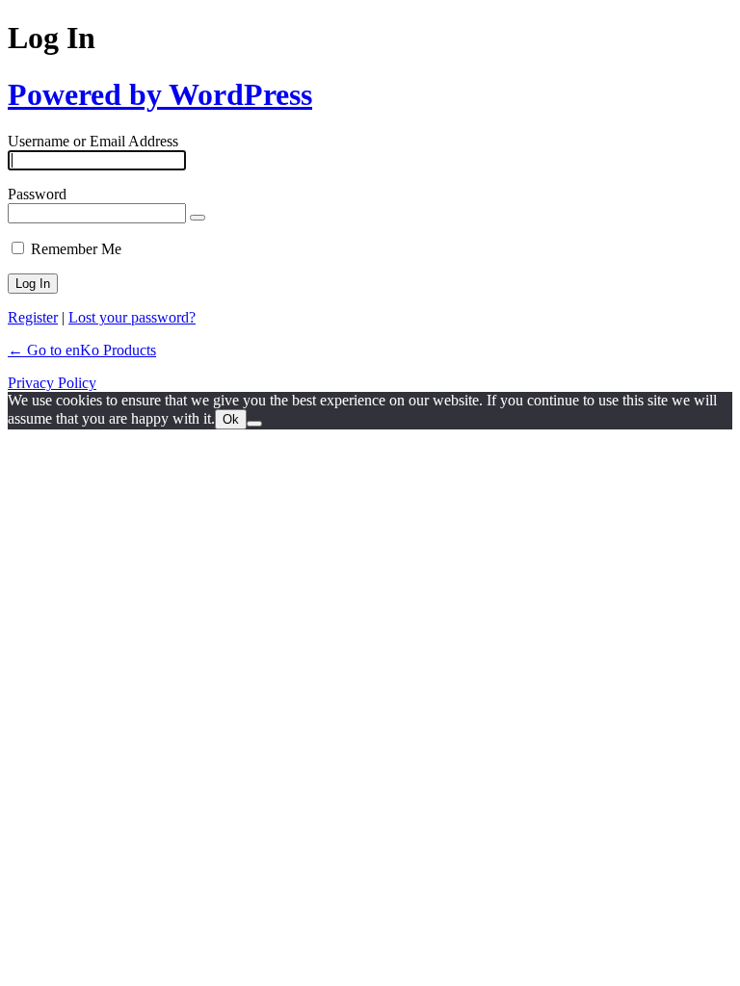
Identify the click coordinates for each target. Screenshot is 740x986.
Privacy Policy (52, 383)
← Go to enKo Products (82, 350)
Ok (231, 419)
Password (37, 194)
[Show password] (197, 218)
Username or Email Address (93, 141)
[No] (254, 424)
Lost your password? (132, 317)
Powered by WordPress (160, 94)
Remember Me (76, 249)
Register (33, 317)
